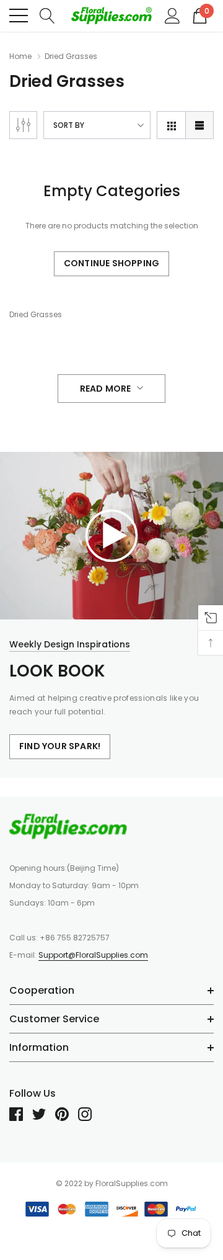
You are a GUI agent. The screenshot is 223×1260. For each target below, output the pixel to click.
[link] (111, 534)
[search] (47, 15)
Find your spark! (59, 746)
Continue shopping (111, 263)
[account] (172, 15)
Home (20, 56)
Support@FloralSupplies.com (93, 955)
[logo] (111, 16)
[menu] (18, 15)
